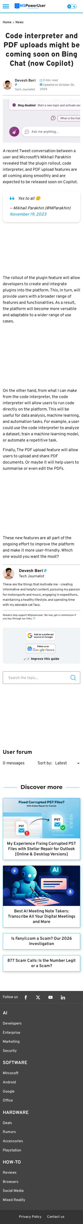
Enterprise (11, 1032)
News (19, 22)
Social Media (13, 1191)
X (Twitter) (38, 997)
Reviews (10, 1172)
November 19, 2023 (28, 214)
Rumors (9, 1132)
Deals (7, 1123)
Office (8, 1100)
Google (9, 1091)
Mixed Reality (14, 1200)
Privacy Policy (30, 1217)
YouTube (50, 997)
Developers (12, 1023)
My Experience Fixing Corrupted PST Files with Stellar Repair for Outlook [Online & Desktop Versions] (41, 849)
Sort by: (45, 763)
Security (10, 1051)
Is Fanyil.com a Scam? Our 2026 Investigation (41, 941)
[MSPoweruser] (30, 6)
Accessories (13, 1141)
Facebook (26, 997)
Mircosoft (10, 1073)
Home (7, 22)
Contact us (55, 1217)
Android (9, 1082)
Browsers (10, 1182)
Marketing (11, 1041)
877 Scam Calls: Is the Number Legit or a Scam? (41, 963)
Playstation (12, 1150)
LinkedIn (63, 997)
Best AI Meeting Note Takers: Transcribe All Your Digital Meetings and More (41, 917)
